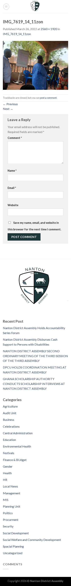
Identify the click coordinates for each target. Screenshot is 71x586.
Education (9, 439)
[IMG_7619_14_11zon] (35, 65)
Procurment (10, 519)
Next (8, 108)
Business (8, 419)
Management (11, 493)
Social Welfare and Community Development (32, 539)
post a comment (48, 97)
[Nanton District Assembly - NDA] (36, 6)
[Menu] (6, 7)
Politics (8, 513)
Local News (10, 486)
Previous (10, 104)
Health (7, 473)
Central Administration (18, 433)
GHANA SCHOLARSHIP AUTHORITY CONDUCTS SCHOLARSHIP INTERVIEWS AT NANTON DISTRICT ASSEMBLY (34, 383)
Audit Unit (9, 413)
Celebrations (11, 426)
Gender (7, 466)
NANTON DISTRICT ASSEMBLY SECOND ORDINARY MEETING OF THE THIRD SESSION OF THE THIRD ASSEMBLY (35, 355)
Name (12, 170)
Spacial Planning (13, 546)
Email (12, 187)
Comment (15, 137)
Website (13, 205)
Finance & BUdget (15, 460)
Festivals (8, 453)
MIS (5, 500)
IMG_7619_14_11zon (17, 34)
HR (5, 479)
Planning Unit (11, 506)
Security (8, 526)
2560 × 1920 (49, 29)
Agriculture (10, 406)
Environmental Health (17, 446)
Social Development (16, 533)
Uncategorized (12, 553)
